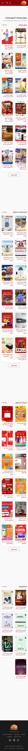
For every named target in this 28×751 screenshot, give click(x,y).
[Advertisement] (14, 11)
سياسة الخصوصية (20, 748)
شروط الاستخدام (12, 748)
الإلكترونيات (9, 737)
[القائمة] (2, 2)
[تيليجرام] (14, 740)
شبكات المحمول (17, 737)
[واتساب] (10, 740)
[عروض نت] (14, 727)
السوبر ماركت (17, 734)
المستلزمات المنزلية (7, 734)
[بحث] (10, 2)
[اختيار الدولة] (6, 3)
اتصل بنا (5, 748)
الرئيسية (23, 734)
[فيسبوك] (18, 740)
